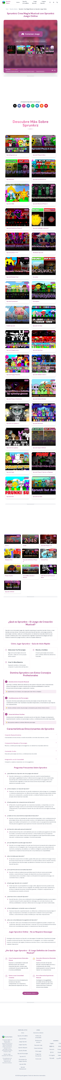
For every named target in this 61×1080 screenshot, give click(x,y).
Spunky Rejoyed (22, 1047)
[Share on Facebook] (19, 106)
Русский (52, 1058)
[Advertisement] (30, 87)
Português (52, 1055)
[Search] (50, 2)
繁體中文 (51, 1046)
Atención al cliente (38, 1033)
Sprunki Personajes (23, 1053)
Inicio (18, 2)
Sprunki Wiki (22, 1064)
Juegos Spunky (43, 2)
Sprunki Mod (22, 1039)
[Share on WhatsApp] (33, 106)
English (52, 1043)
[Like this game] (52, 70)
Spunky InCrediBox (26, 2)
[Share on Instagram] (24, 106)
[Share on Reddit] (41, 106)
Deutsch (52, 1049)
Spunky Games (13, 9)
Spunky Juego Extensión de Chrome (7, 1054)
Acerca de (38, 1059)
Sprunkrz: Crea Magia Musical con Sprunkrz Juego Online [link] (33, 9)
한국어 (52, 1052)
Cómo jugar (38, 1051)
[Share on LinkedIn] (28, 106)
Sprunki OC (23, 1056)
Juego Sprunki (34, 2)
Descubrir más (38, 1045)
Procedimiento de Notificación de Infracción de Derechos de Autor (7, 1060)
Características (38, 1048)
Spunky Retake (23, 1050)
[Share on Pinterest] (46, 106)
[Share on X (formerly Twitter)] (15, 106)
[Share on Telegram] (37, 106)
